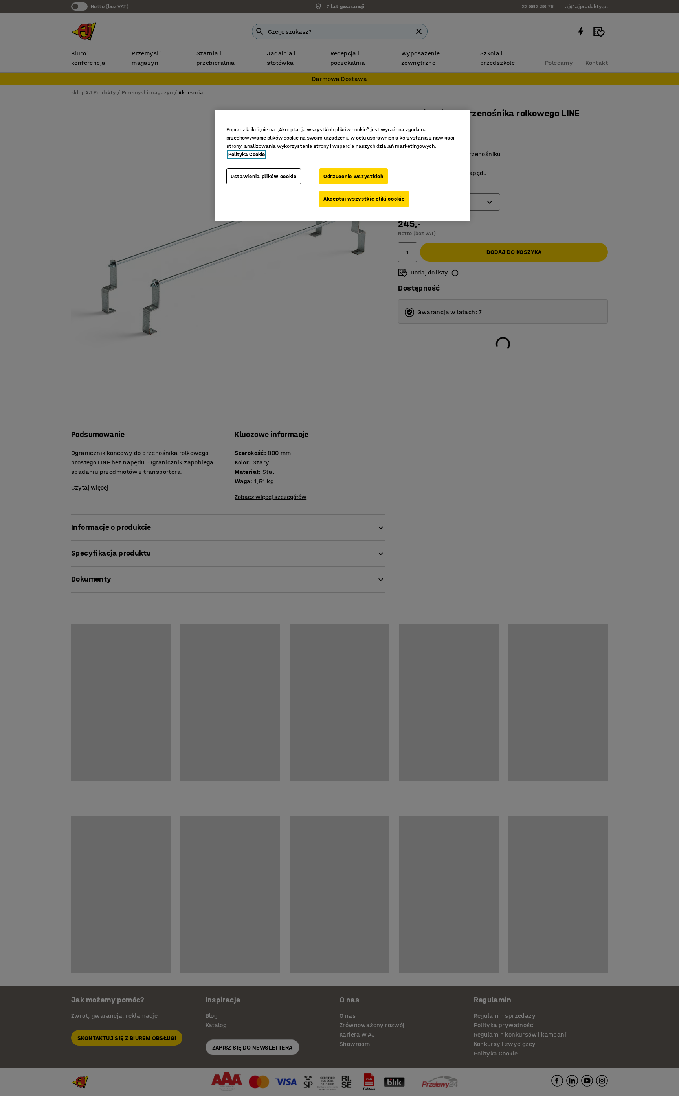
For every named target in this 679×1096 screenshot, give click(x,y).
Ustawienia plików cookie (264, 176)
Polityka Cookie (246, 154)
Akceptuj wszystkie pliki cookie (364, 198)
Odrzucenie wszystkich (353, 176)
